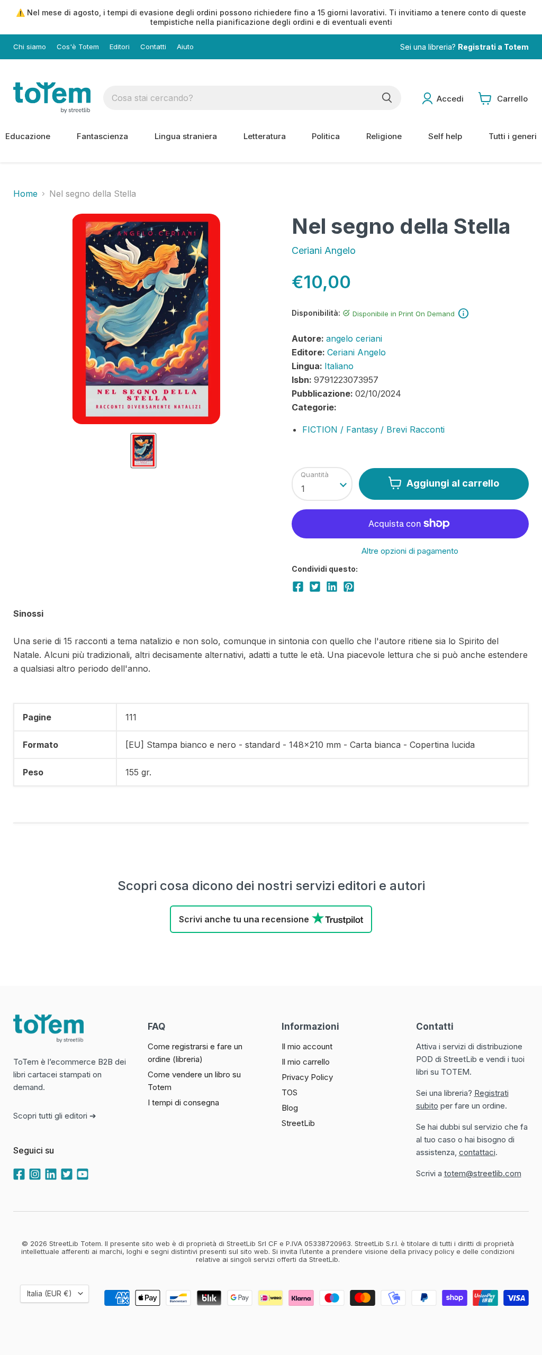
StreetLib (298, 1123)
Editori (120, 47)
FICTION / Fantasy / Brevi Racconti (373, 429)
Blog (290, 1108)
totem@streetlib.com (482, 1173)
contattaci (477, 1152)
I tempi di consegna (183, 1102)
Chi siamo (29, 47)
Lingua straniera (186, 136)
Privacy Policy (307, 1077)
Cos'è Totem (78, 47)
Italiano (339, 366)
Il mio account (307, 1046)
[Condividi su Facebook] (298, 586)
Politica (326, 136)
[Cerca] (387, 98)
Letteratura (264, 136)
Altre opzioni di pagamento (410, 550)
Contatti (153, 47)
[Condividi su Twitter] (315, 586)
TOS (289, 1092)
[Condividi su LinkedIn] (332, 586)
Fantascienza (102, 136)
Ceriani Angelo (324, 250)
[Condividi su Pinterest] (348, 586)
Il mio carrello (306, 1062)
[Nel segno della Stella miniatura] (143, 451)
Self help (445, 136)
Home (25, 193)
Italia (49, 1293)
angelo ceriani (354, 338)
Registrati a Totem (493, 46)
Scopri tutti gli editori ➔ (54, 1116)
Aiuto (185, 47)
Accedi (450, 99)
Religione (384, 136)
